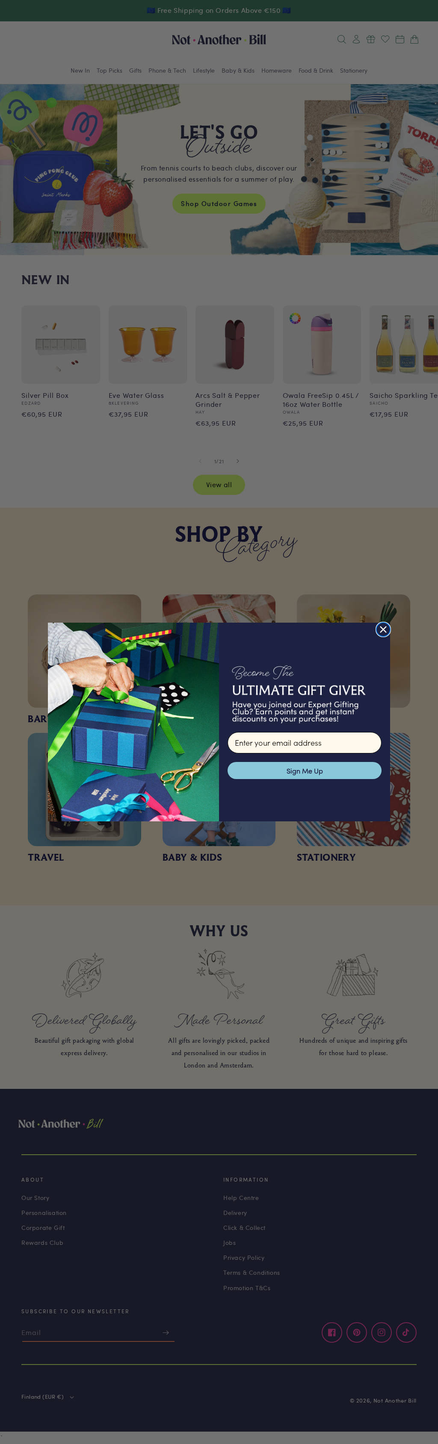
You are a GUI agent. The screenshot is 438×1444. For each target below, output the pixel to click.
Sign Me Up (305, 770)
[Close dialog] (383, 629)
